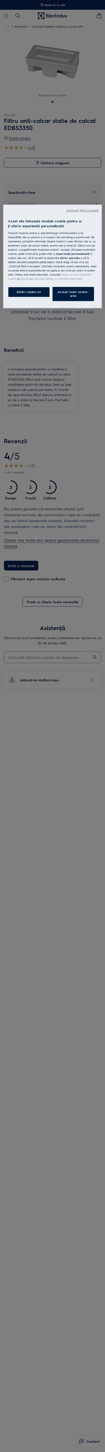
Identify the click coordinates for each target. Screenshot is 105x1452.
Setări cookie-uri (29, 292)
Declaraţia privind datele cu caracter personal (51, 279)
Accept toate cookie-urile (73, 294)
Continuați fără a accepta (82, 210)
